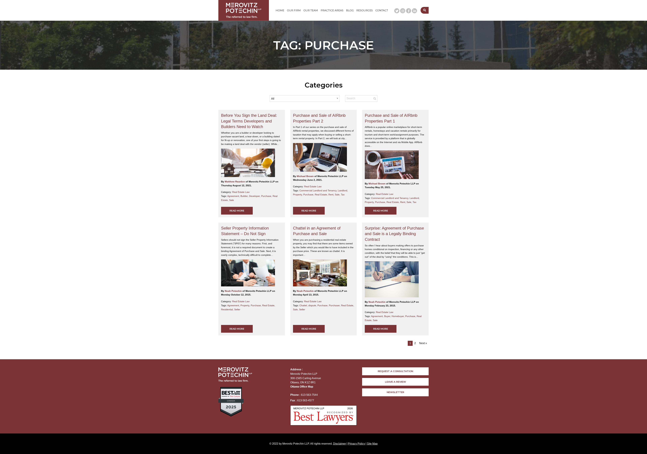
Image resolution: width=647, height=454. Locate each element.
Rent (331, 194)
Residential (227, 309)
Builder (244, 196)
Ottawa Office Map (301, 386)
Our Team (310, 10)
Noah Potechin (233, 291)
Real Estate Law (241, 192)
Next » (423, 343)
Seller (237, 309)
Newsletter (395, 392)
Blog (350, 10)
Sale (231, 200)
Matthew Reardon (235, 181)
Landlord (343, 190)
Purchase (267, 196)
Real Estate (321, 194)
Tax (343, 194)
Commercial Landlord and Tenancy (318, 190)
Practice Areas (332, 10)
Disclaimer (339, 443)
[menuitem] (280, 10)
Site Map (372, 443)
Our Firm (294, 10)
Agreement (233, 196)
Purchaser (335, 305)
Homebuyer (398, 316)
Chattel (303, 305)
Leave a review (395, 381)
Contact (381, 10)
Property (298, 194)
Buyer (388, 316)
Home (280, 10)
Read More (236, 210)
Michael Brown (305, 176)
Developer (255, 196)
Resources (364, 10)
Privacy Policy (356, 443)
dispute (312, 305)
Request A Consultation (395, 371)
